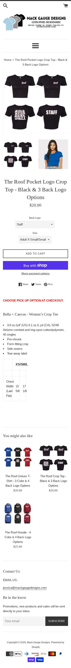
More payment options (35, 273)
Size (35, 233)
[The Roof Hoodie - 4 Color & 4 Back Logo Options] (18, 513)
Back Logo (35, 218)
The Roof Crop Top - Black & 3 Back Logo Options (53, 480)
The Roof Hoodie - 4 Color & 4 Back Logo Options (18, 537)
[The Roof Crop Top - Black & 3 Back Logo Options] (53, 457)
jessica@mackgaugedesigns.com (25, 587)
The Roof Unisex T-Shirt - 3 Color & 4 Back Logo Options (17, 480)
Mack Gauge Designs (38, 642)
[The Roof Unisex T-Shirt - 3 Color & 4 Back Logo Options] (18, 457)
